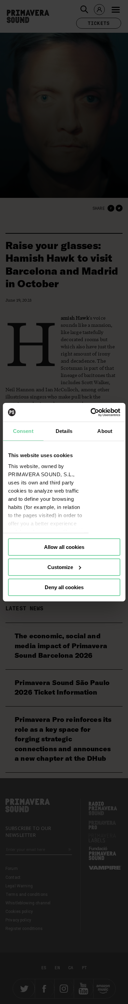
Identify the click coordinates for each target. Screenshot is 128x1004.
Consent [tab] (23, 431)
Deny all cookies (64, 587)
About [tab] (104, 431)
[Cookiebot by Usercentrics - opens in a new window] (91, 412)
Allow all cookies (64, 547)
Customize (60, 567)
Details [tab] (64, 431)
